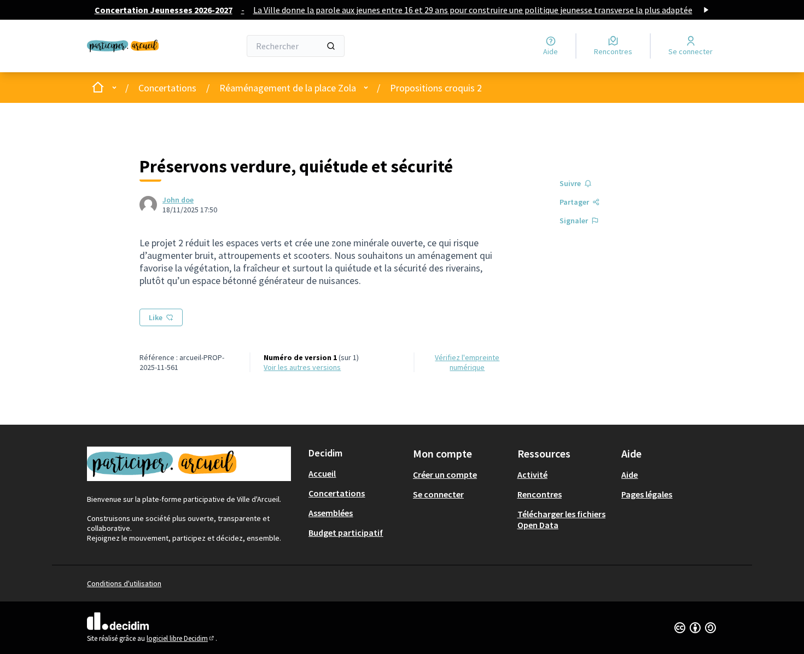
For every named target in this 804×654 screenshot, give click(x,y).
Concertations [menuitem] (336, 493)
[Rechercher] (331, 46)
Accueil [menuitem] (322, 473)
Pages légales (646, 494)
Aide (629, 474)
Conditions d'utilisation (124, 583)
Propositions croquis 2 (436, 88)
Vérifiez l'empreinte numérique (467, 362)
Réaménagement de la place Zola (287, 88)
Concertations (167, 88)
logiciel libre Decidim (181, 638)
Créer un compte (445, 474)
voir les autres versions (302, 367)
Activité (532, 474)
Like (155, 317)
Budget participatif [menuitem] (345, 532)
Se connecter (438, 494)
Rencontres (539, 494)
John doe (178, 200)
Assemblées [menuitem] (330, 512)
